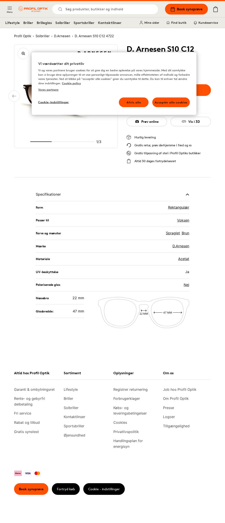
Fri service (22, 413)
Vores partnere (48, 89)
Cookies (120, 422)
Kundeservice (208, 22)
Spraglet (173, 233)
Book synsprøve (190, 9)
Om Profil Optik (176, 398)
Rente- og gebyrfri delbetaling (29, 401)
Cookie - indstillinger (104, 489)
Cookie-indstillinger (53, 102)
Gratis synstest (26, 431)
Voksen (183, 220)
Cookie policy (71, 83)
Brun (185, 233)
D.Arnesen (180, 246)
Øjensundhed (74, 435)
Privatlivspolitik (126, 431)
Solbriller (62, 22)
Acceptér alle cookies (171, 102)
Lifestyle (12, 22)
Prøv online (150, 121)
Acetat (183, 259)
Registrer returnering (130, 389)
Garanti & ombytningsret (34, 389)
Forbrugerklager (126, 398)
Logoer (169, 417)
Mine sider (151, 22)
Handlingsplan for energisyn (128, 444)
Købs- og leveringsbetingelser (130, 411)
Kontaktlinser (110, 22)
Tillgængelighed (176, 426)
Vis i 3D (194, 121)
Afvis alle (134, 102)
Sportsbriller (84, 22)
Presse (168, 408)
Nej (186, 285)
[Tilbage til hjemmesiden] (33, 9)
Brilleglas (44, 22)
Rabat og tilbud (27, 422)
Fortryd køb (66, 489)
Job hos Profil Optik (179, 389)
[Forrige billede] (14, 96)
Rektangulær (178, 207)
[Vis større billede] (23, 53)
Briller (28, 22)
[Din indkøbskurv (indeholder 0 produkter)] (215, 9)
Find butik (179, 22)
